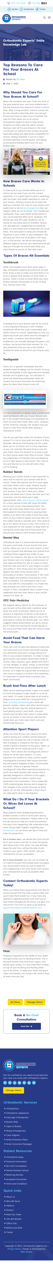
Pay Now (15, 9)
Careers (42, 9)
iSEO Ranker (26, 1252)
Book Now (25, 1026)
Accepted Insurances (16, 1179)
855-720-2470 (18, 3)
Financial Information (16, 1161)
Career (9, 1232)
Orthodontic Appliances (17, 1113)
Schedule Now (29, 9)
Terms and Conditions (16, 1184)
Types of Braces (13, 1126)
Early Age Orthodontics (17, 1117)
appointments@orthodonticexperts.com (22, 908)
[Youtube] (19, 1083)
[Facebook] (5, 1083)
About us (10, 1197)
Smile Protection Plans (16, 1140)
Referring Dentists (14, 1175)
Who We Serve (13, 1201)
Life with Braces (13, 1219)
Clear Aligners (13, 1135)
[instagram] (15, 1083)
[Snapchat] (29, 1083)
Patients (10, 1206)
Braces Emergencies (16, 1131)
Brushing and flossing (19, 702)
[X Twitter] (10, 1083)
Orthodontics (12, 1108)
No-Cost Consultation (16, 1166)
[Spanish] (45, 3)
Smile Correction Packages (19, 1144)
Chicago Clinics (34, 1002)
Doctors (10, 1210)
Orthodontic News (14, 1157)
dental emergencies (29, 208)
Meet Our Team (13, 1214)
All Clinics (15, 1002)
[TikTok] (34, 1083)
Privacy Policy (14, 1249)
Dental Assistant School (17, 1170)
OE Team (20, 79)
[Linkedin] (24, 1083)
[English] (42, 3)
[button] (49, 17)
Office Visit (11, 1223)
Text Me (36, 3)
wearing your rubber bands (35, 500)
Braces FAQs (12, 1122)
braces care (9, 830)
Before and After (14, 1228)
